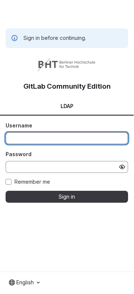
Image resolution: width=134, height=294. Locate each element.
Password (19, 154)
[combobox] (24, 282)
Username (19, 125)
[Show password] (122, 167)
